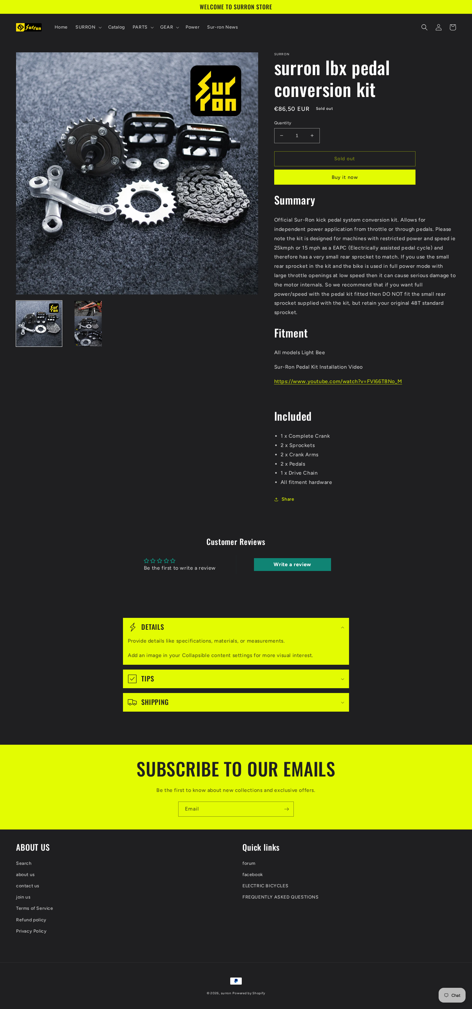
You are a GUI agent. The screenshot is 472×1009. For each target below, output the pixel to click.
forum (249, 863)
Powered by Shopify (248, 993)
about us (25, 874)
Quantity (283, 122)
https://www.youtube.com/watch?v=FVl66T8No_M (338, 381)
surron (226, 993)
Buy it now (345, 177)
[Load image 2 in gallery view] (88, 324)
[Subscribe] (286, 809)
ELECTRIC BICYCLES (265, 886)
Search (24, 863)
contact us (27, 886)
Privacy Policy (31, 931)
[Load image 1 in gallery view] (39, 324)
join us (23, 897)
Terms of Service (34, 908)
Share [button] (288, 499)
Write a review (292, 564)
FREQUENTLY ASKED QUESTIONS (280, 897)
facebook (252, 874)
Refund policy (31, 920)
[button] (88, 27)
